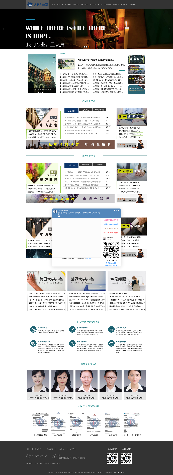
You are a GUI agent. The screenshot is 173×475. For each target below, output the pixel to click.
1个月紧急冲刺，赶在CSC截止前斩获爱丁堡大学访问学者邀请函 (115, 80)
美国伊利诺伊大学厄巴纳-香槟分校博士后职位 (44, 246)
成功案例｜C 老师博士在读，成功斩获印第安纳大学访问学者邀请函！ (117, 83)
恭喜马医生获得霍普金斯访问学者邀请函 (96, 60)
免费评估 (61, 449)
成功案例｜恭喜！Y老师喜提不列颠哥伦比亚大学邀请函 (79, 83)
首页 (53, 4)
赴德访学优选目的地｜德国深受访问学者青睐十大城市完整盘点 (83, 117)
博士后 (100, 4)
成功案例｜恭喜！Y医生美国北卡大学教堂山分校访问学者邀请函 (82, 89)
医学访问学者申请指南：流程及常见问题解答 (125, 306)
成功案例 (124, 4)
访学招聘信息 (99, 110)
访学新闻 (71, 111)
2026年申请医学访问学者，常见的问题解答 (124, 297)
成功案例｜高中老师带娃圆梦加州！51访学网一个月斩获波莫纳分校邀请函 (119, 86)
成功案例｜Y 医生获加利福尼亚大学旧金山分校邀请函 (112, 92)
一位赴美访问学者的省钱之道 (129, 192)
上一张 (3, 29)
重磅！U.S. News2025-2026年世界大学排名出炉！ (87, 300)
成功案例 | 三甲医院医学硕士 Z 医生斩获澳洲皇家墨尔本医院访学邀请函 (85, 77)
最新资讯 (116, 4)
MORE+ (122, 70)
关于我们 (73, 449)
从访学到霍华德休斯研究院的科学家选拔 (133, 185)
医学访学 (60, 4)
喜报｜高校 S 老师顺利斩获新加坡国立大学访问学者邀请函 (114, 74)
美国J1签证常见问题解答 (118, 293)
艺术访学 (93, 4)
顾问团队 (38, 449)
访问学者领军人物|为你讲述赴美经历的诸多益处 (136, 182)
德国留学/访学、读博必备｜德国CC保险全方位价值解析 (83, 121)
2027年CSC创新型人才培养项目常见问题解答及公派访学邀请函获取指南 (53, 131)
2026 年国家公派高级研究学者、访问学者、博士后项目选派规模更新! (52, 137)
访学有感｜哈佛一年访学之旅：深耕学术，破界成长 (83, 124)
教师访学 (68, 4)
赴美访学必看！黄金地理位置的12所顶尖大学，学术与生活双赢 (83, 133)
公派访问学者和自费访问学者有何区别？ (79, 130)
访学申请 (132, 4)
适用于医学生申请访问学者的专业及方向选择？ (44, 185)
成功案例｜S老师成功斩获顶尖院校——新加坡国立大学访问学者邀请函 (84, 86)
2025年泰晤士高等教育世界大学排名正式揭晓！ (86, 309)
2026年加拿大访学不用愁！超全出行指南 (133, 137)
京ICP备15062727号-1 (118, 472)
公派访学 (76, 4)
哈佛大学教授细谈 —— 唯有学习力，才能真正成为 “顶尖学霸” (83, 127)
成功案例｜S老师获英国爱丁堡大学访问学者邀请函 (111, 89)
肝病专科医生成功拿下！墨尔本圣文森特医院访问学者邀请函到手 (82, 80)
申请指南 (85, 164)
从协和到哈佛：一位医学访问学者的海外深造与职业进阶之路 (81, 74)
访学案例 (71, 165)
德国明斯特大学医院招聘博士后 (39, 243)
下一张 (169, 29)
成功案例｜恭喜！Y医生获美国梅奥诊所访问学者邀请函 (138, 246)
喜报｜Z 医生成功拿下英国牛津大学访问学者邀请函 (111, 77)
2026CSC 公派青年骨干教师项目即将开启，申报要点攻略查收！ (50, 134)
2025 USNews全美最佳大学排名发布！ (43, 306)
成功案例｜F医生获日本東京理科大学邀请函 (75, 92)
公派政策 (85, 110)
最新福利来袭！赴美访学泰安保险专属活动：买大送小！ (139, 128)
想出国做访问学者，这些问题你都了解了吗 (43, 240)
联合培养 (84, 4)
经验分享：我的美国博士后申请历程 (131, 189)
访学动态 (62, 53)
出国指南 (99, 164)
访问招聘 (107, 4)
